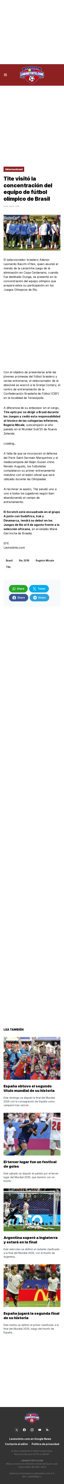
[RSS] (47, 1429)
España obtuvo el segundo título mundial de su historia (29, 1088)
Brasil (9, 560)
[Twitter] (17, 1429)
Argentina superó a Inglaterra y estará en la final (31, 1240)
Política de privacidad (45, 1444)
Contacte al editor (16, 1444)
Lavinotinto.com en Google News (30, 1438)
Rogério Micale (45, 560)
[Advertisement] (32, 32)
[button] (5, 75)
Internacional (13, 169)
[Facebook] (24, 1429)
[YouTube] (39, 1429)
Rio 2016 (24, 560)
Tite (8, 566)
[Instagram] (32, 1429)
